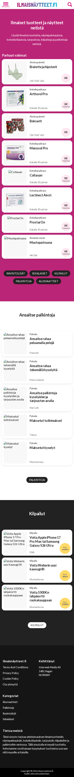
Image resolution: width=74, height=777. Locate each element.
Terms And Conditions (15, 667)
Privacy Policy (11, 673)
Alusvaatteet (48, 281)
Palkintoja (24, 281)
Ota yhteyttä (10, 684)
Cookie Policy (10, 678)
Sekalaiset (39, 273)
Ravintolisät (15, 273)
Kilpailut (61, 273)
